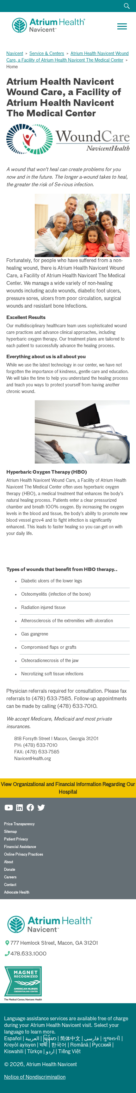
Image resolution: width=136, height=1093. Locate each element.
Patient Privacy (16, 839)
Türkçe (34, 1051)
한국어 (58, 1045)
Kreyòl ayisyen (20, 1045)
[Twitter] (41, 807)
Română (79, 1045)
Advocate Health (16, 892)
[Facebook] (30, 807)
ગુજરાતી (111, 1038)
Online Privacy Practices (23, 854)
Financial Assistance (20, 847)
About (8, 862)
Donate (9, 869)
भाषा (43, 1045)
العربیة (32, 1038)
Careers (10, 877)
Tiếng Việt (69, 1051)
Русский (101, 1045)
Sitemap (10, 831)
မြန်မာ (49, 1038)
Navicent (14, 54)
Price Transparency (19, 824)
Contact (10, 885)
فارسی (91, 1038)
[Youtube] (9, 807)
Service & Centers (46, 54)
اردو (50, 1051)
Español (13, 1038)
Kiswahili (13, 1051)
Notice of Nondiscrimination (34, 1077)
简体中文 (70, 1038)
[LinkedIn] (19, 807)
